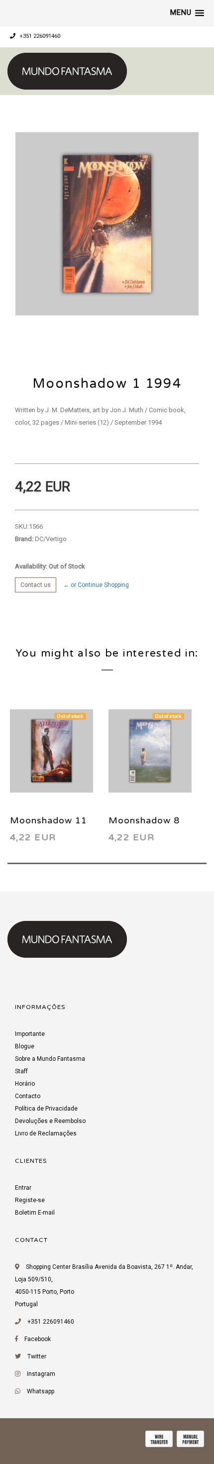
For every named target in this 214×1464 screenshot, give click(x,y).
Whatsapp (40, 1391)
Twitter (36, 1356)
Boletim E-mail (35, 1212)
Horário (25, 1083)
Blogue (24, 1046)
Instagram (41, 1373)
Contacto (27, 1096)
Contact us (35, 584)
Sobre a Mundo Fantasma (50, 1058)
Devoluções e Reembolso (50, 1121)
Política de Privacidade (46, 1108)
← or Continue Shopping (96, 584)
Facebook (37, 1339)
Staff (21, 1071)
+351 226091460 (39, 36)
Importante (30, 1033)
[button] (187, 13)
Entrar (23, 1187)
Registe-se (30, 1200)
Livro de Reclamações (46, 1133)
